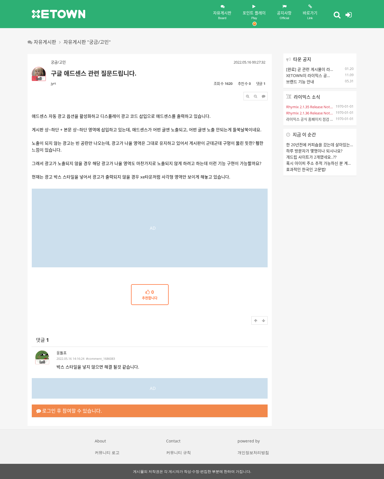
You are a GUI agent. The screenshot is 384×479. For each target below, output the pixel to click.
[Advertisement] (150, 228)
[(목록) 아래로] (263, 320)
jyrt (53, 83)
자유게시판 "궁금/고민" (87, 42)
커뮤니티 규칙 (178, 452)
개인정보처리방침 (253, 452)
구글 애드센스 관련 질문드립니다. (93, 73)
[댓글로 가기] (263, 96)
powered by (249, 441)
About (100, 441)
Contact (173, 441)
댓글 (42, 340)
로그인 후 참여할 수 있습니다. (71, 411)
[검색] (337, 14)
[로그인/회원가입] (348, 14)
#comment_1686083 (100, 358)
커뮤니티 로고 (107, 452)
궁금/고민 (58, 62)
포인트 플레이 (254, 15)
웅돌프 (62, 352)
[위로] (255, 320)
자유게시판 (222, 15)
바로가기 (310, 15)
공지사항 (284, 15)
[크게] (248, 96)
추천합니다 (149, 295)
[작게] (255, 96)
